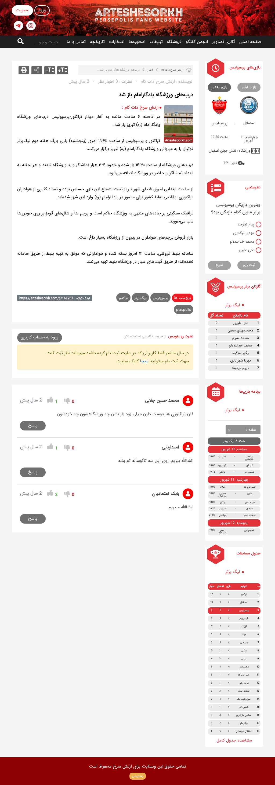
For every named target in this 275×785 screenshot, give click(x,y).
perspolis (183, 310)
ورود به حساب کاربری (40, 337)
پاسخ (32, 425)
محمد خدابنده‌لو (242, 241)
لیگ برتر (140, 298)
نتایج (219, 265)
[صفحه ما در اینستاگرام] (31, 25)
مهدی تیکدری (243, 233)
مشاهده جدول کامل (234, 740)
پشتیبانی (137, 776)
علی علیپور (246, 250)
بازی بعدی (219, 87)
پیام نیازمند (245, 224)
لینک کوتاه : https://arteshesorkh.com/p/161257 (54, 298)
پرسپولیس (160, 298)
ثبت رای (249, 265)
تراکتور (123, 298)
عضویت (22, 10)
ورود (42, 10)
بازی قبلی (249, 87)
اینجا (144, 361)
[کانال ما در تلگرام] (18, 25)
